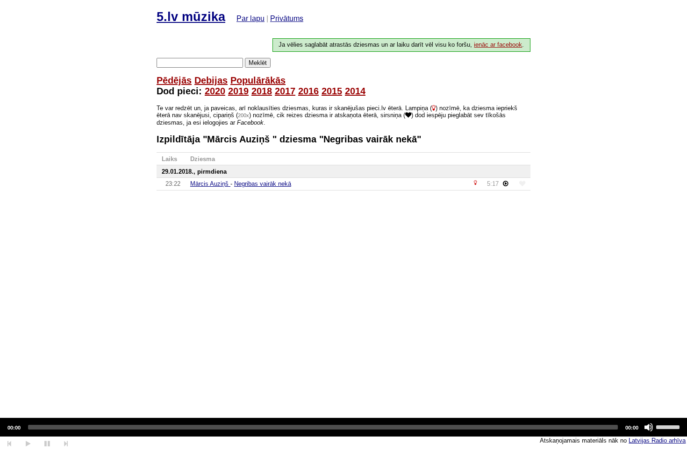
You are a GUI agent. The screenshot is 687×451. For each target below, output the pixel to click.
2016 (308, 91)
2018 (261, 91)
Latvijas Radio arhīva (657, 440)
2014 (355, 91)
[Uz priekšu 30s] (66, 444)
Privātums (286, 18)
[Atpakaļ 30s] (9, 444)
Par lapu (250, 18)
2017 (285, 91)
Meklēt (258, 62)
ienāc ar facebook (498, 45)
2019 (238, 91)
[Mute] (648, 427)
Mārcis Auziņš (210, 183)
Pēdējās (174, 80)
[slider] (669, 426)
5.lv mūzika (191, 17)
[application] (343, 427)
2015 (332, 91)
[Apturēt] (27, 444)
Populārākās (258, 80)
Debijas (211, 80)
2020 (215, 91)
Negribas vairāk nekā (262, 183)
